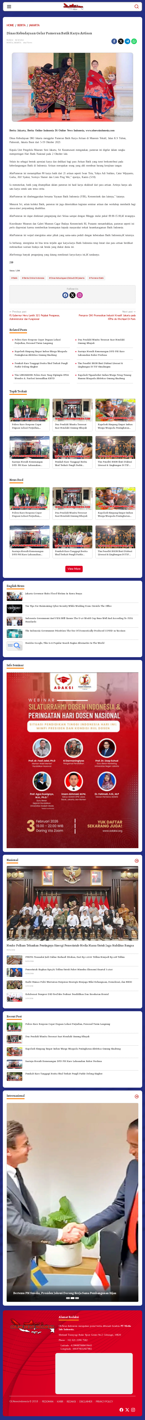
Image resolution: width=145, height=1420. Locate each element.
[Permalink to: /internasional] (136, 1096)
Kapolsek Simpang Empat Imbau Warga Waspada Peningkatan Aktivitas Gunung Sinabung (41, 353)
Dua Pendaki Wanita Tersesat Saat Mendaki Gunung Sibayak (101, 341)
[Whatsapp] (134, 41)
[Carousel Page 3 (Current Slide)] (77, 1298)
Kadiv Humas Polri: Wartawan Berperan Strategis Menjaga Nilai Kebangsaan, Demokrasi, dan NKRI (78, 981)
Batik (15, 277)
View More (74, 569)
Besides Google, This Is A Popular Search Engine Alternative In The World (64, 643)
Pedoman (47, 1402)
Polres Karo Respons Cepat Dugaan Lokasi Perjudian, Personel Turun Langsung (37, 341)
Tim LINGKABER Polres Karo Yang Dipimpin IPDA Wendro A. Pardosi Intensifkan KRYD (42, 376)
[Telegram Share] (127, 41)
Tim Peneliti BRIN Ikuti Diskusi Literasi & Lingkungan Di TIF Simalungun (100, 365)
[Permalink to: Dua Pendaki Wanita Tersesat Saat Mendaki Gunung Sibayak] (72, 409)
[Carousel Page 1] (68, 1298)
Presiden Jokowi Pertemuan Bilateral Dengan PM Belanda (51, 1293)
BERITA (10, 42)
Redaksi (71, 1402)
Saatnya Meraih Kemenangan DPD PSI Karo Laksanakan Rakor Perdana (101, 353)
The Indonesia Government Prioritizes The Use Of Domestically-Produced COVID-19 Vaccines (75, 630)
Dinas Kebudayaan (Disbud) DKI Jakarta (67, 277)
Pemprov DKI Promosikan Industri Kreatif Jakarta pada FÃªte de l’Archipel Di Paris (107, 315)
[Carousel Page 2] (72, 1298)
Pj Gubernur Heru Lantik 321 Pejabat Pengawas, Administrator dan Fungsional (34, 315)
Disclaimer (85, 1402)
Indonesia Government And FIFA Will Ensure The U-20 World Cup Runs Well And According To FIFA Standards (79, 620)
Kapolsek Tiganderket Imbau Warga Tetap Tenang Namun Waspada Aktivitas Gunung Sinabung (104, 376)
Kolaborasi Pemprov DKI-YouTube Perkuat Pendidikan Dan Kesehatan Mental (67, 994)
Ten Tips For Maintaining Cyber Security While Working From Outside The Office (68, 606)
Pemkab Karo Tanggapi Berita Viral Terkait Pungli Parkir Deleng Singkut (41, 365)
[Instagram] (80, 295)
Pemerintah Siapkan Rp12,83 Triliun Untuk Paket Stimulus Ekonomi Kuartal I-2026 (69, 969)
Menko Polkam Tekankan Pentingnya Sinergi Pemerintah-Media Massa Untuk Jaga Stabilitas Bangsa (70, 946)
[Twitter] (72, 295)
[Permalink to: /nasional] (136, 861)
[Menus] (9, 6)
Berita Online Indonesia (34, 277)
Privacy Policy (104, 1402)
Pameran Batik (97, 277)
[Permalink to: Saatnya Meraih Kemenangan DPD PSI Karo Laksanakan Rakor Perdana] (29, 447)
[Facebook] (65, 295)
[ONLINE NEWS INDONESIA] (73, 6)
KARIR (60, 1402)
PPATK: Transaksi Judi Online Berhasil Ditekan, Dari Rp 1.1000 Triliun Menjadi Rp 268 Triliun (75, 957)
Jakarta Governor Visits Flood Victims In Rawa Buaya (53, 593)
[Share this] (114, 41)
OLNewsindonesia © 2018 (23, 1401)
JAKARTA (17, 42)
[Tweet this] (121, 41)
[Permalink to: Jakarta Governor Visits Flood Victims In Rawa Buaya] (14, 596)
